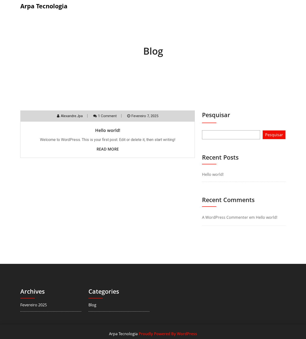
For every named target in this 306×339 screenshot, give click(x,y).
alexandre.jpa (72, 116)
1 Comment (107, 116)
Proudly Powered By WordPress (168, 333)
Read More (108, 149)
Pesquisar (216, 115)
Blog (92, 305)
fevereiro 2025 (33, 305)
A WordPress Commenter (225, 217)
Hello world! (107, 130)
